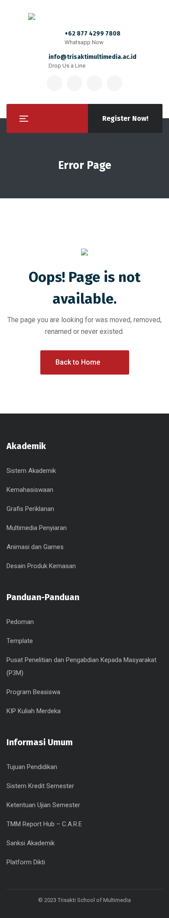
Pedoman (20, 622)
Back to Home (77, 362)
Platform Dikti (25, 862)
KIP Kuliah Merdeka (33, 711)
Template (19, 641)
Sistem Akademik (31, 471)
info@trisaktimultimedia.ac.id (92, 57)
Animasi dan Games (35, 547)
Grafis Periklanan (30, 509)
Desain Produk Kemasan (41, 566)
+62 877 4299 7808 (92, 33)
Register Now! (125, 118)
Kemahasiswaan (29, 490)
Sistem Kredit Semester (40, 786)
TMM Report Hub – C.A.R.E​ (44, 824)
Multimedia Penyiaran (36, 528)
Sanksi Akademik (30, 843)
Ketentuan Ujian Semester (43, 805)
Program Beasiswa (33, 692)
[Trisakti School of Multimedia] (84, 16)
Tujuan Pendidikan (31, 767)
